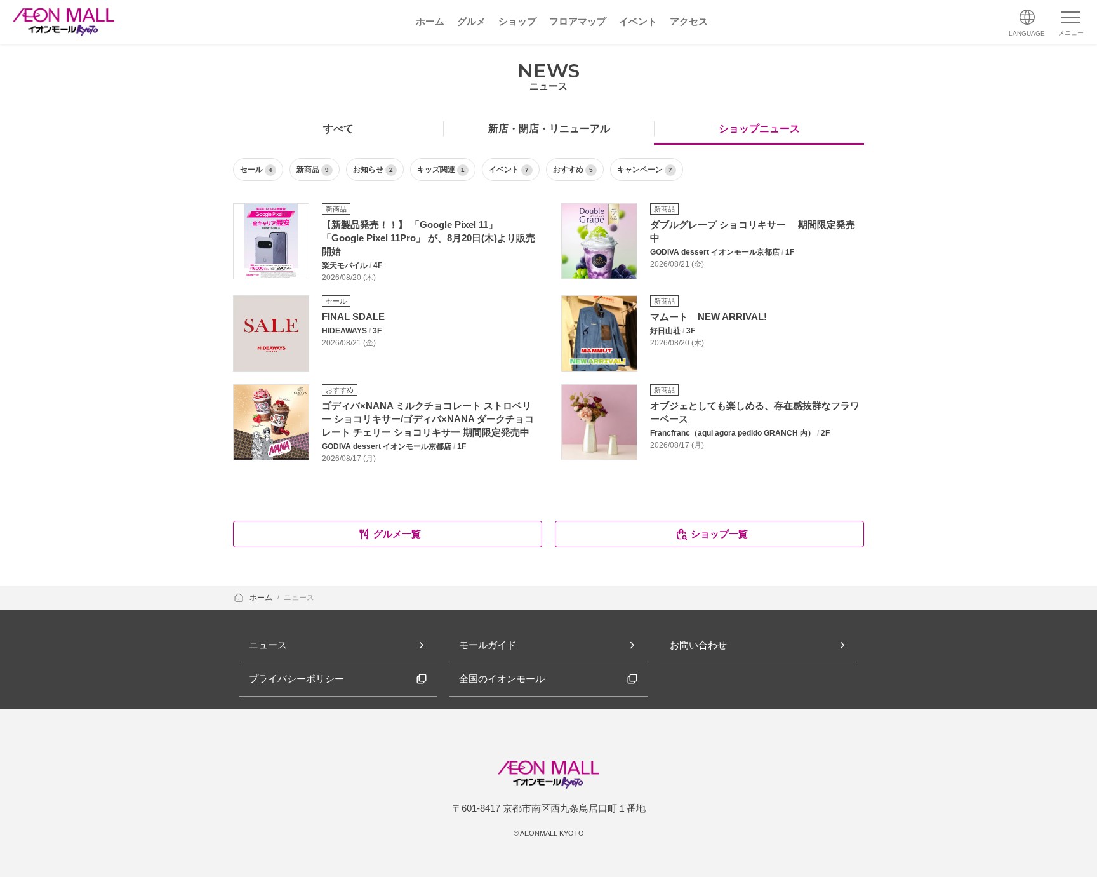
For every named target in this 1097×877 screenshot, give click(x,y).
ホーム (261, 597)
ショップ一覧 (719, 533)
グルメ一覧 (397, 533)
